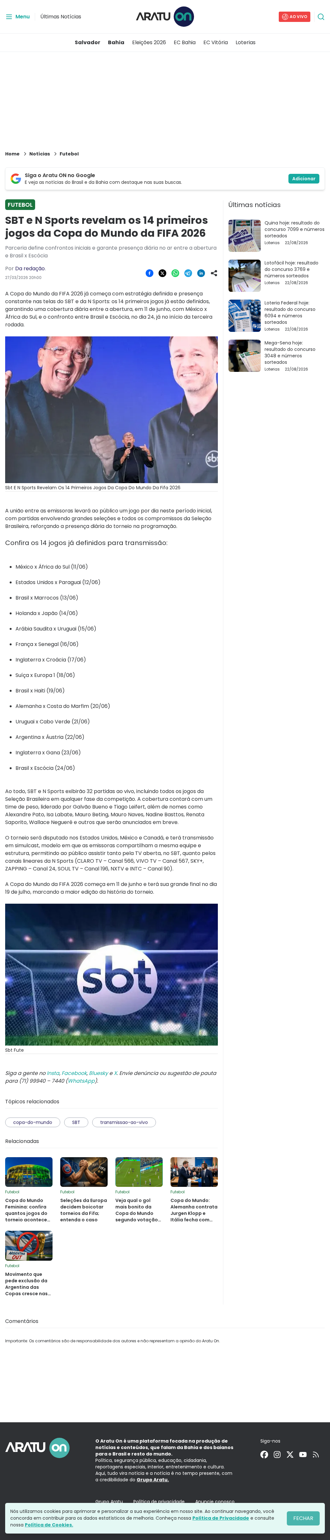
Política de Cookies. (49, 1525)
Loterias (246, 42)
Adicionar (303, 178)
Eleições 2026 (149, 42)
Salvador (87, 42)
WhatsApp (81, 1081)
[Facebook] (264, 1454)
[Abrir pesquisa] (321, 17)
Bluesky (98, 1073)
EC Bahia (185, 42)
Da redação (30, 268)
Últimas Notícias (60, 16)
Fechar (303, 1518)
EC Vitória (215, 42)
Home (12, 154)
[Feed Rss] (316, 1454)
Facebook (74, 1073)
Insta (53, 1073)
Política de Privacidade (220, 1518)
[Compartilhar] (214, 273)
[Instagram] (277, 1454)
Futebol (69, 154)
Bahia (116, 42)
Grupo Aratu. (153, 1479)
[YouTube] (303, 1454)
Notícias (39, 154)
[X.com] (290, 1454)
